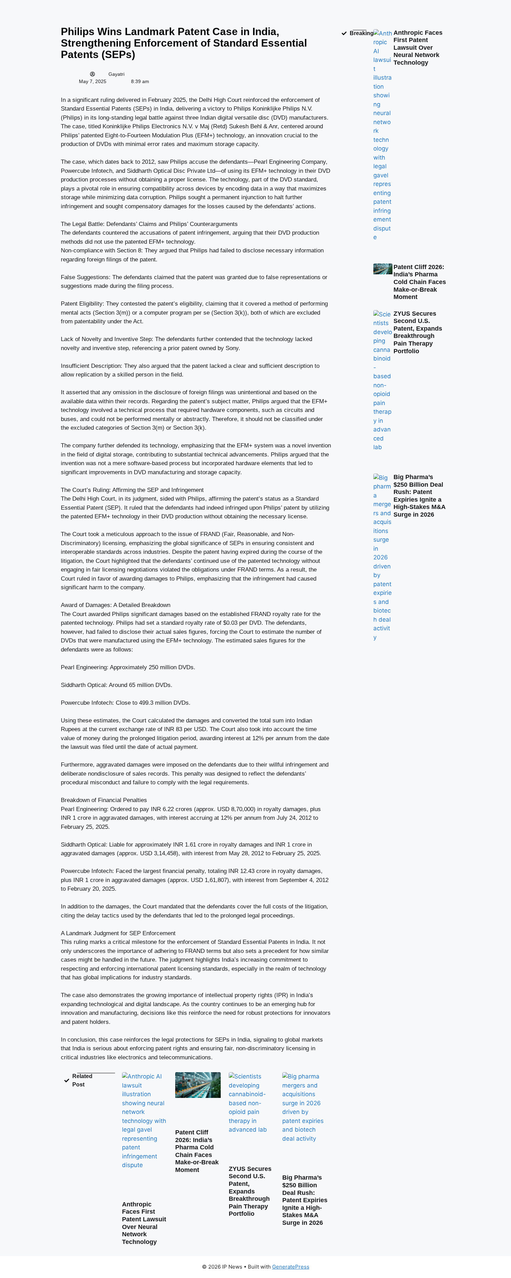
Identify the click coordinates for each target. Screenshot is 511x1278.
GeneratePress (290, 1266)
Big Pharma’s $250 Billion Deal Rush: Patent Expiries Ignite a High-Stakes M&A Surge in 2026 (304, 1200)
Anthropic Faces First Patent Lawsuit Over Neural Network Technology (144, 1223)
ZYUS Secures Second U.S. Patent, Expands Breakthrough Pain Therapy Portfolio (250, 1191)
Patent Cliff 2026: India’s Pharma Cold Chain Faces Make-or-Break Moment (197, 1151)
